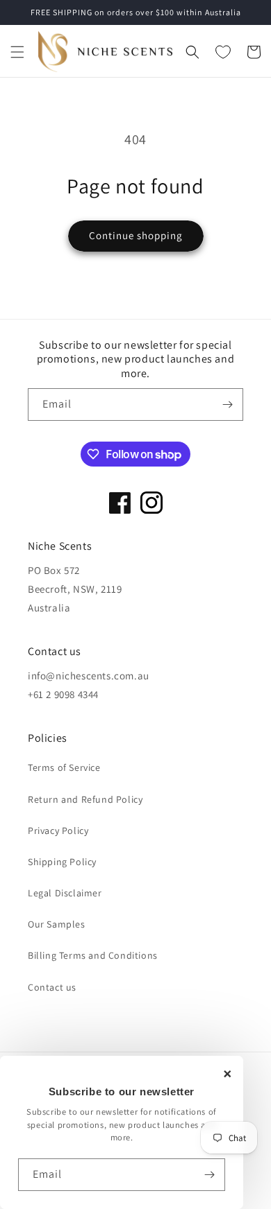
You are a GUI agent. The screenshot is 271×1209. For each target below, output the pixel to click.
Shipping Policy (62, 861)
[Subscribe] (209, 1174)
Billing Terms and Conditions (93, 955)
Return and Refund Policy (85, 799)
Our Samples (56, 924)
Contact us (52, 987)
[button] (17, 52)
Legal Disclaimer (65, 893)
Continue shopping (136, 235)
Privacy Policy (58, 830)
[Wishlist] (223, 52)
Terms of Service (64, 767)
